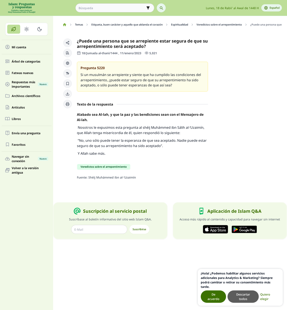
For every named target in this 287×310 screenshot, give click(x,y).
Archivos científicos (26, 96)
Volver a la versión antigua (25, 170)
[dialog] (240, 287)
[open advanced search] (148, 8)
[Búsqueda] (161, 7)
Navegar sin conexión (29, 158)
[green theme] (13, 29)
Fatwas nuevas (22, 73)
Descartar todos (243, 296)
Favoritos (18, 145)
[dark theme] (39, 29)
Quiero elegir (265, 296)
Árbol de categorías (26, 61)
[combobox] (112, 8)
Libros (16, 119)
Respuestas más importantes (29, 84)
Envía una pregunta (26, 133)
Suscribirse (139, 229)
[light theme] (26, 29)
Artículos (18, 107)
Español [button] (275, 8)
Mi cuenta (19, 47)
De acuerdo (213, 296)
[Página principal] (64, 25)
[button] (67, 43)
